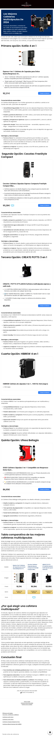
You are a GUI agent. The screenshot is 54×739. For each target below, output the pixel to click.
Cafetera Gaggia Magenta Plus (11, 722)
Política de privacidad (27, 703)
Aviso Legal (27, 701)
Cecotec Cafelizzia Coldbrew (11, 714)
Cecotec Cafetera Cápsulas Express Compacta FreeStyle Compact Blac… (33, 567)
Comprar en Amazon (44, 93)
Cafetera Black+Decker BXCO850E (12, 724)
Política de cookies (27, 704)
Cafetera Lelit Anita (8, 719)
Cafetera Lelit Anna (8, 717)
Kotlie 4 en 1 (18, 33)
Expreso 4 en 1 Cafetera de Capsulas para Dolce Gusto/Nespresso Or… (19, 567)
